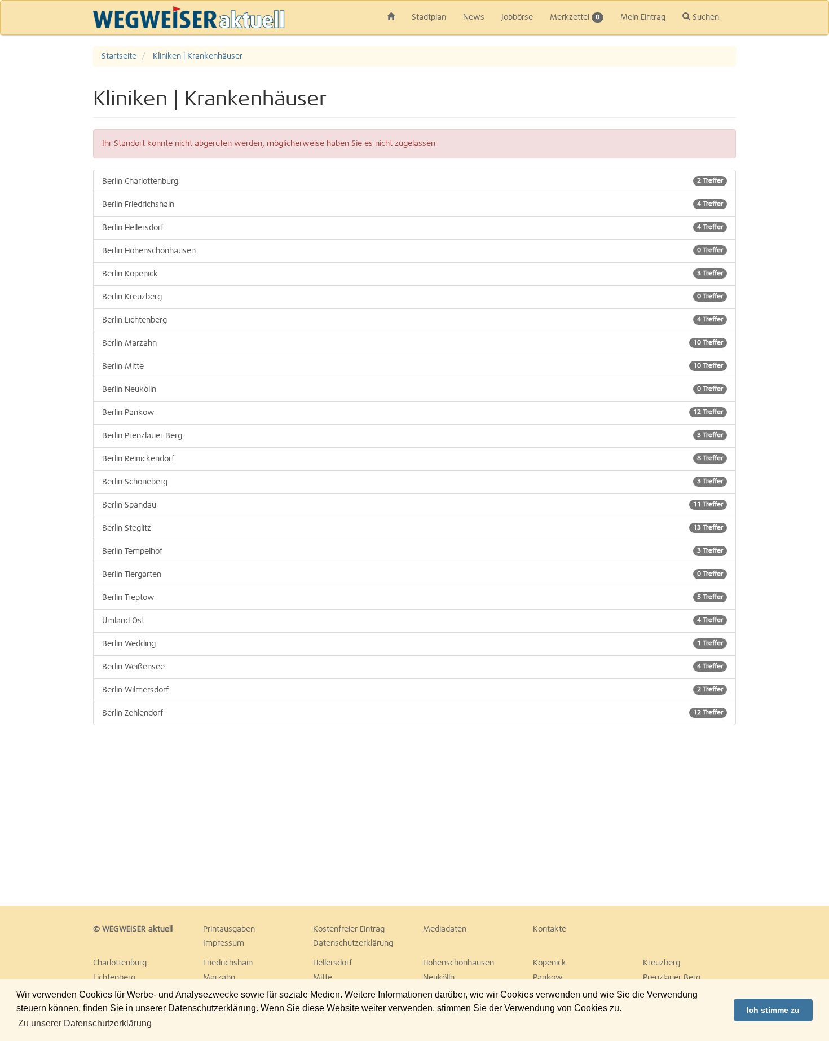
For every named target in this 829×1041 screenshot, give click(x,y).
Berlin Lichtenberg (412, 320)
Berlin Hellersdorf (412, 228)
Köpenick (549, 963)
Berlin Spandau (412, 505)
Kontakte (549, 929)
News (473, 17)
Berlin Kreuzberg (412, 297)
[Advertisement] (194, 815)
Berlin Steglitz (412, 528)
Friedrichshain (228, 963)
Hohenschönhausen (458, 963)
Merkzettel (574, 17)
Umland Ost (412, 621)
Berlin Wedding (412, 644)
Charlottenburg (120, 963)
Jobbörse (517, 17)
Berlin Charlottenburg (412, 182)
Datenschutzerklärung (353, 943)
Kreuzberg (661, 963)
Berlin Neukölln (412, 390)
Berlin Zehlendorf (412, 713)
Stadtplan (429, 17)
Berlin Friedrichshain (412, 205)
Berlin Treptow (412, 598)
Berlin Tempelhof (412, 551)
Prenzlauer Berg (671, 978)
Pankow (548, 978)
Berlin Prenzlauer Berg (412, 436)
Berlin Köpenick (412, 274)
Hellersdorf (332, 963)
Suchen (704, 17)
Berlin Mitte (412, 366)
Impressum (223, 943)
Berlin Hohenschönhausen (412, 251)
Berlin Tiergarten (412, 575)
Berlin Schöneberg (412, 482)
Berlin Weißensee (412, 667)
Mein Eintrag (642, 17)
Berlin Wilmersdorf (412, 690)
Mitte (322, 978)
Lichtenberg (114, 978)
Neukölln (439, 978)
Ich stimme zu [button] (773, 1009)
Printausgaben (229, 929)
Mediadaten (444, 929)
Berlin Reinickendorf (412, 459)
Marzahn (219, 978)
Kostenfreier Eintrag (349, 929)
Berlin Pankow (412, 413)
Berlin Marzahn (412, 343)
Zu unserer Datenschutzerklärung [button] (85, 1023)
